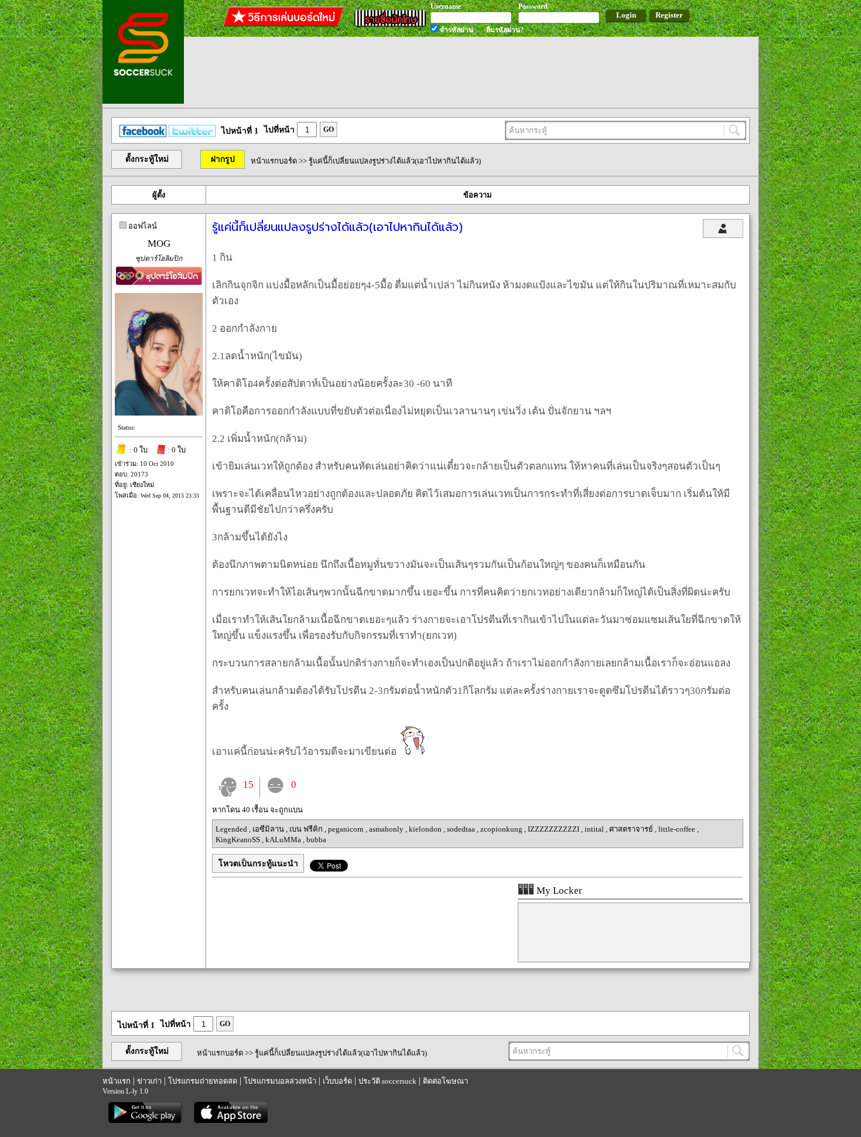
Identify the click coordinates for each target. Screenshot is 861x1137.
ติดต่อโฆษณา (445, 1081)
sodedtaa (462, 829)
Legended (232, 829)
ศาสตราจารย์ (632, 829)
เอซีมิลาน (269, 829)
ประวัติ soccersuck (387, 1081)
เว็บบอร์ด (337, 1081)
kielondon (426, 829)
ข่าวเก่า (149, 1081)
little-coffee (677, 829)
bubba (316, 839)
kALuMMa (284, 839)
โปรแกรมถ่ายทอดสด (202, 1081)
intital (595, 829)
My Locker (558, 890)
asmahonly (387, 829)
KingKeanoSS (239, 839)
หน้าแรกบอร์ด (274, 160)
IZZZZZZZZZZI (554, 829)
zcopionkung (502, 829)
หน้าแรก (116, 1081)
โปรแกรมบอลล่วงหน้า (280, 1081)
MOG (159, 243)
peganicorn (346, 829)
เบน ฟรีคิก (306, 829)
